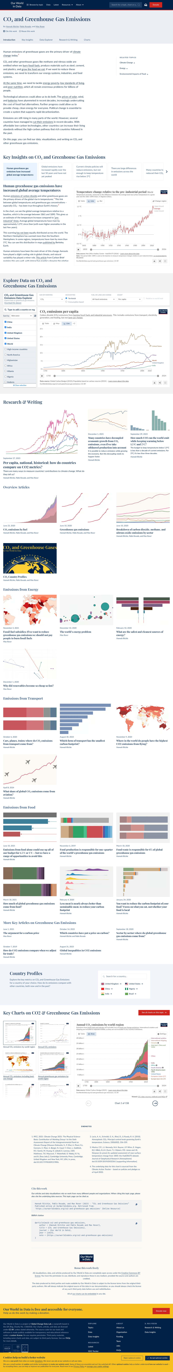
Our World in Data (17, 5)
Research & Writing (68, 40)
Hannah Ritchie (12, 27)
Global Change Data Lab (41, 1324)
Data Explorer (46, 40)
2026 (164, 249)
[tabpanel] (86, 227)
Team (118, 1341)
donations (39, 1361)
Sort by (6, 316)
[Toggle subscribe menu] (145, 5)
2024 (164, 376)
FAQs (68, 1338)
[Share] (160, 261)
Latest (56, 5)
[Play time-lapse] (78, 249)
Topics (90, 1328)
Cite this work (11, 31)
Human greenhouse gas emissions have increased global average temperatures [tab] (20, 171)
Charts (87, 40)
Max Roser (40, 27)
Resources (66, 5)
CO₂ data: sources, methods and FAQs (151, 1097)
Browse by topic (36, 5)
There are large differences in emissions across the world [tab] (123, 171)
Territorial (72, 298)
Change (160, 201)
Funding (119, 1337)
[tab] (81, 201)
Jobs (118, 1346)
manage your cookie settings (98, 1366)
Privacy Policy (79, 1366)
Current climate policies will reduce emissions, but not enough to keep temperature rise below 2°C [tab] (89, 172)
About (78, 5)
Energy (122, 68)
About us (120, 1328)
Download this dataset (12, 303)
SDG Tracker (93, 1351)
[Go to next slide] (155, 1103)
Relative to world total (154, 298)
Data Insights (93, 1337)
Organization (121, 1332)
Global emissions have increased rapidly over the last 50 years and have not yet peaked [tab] (53, 172)
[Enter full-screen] (165, 261)
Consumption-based (76, 302)
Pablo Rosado (25, 27)
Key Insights (27, 40)
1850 (85, 249)
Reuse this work (28, 31)
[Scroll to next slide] (166, 171)
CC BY (116, 261)
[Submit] (138, 5)
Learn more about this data (129, 253)
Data (48, 5)
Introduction (9, 40)
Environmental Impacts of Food (133, 74)
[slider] (91, 249)
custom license (16, 1335)
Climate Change (126, 63)
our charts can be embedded (84, 1294)
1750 (48, 376)
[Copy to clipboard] (133, 1204)
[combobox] (125, 5)
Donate (156, 5)
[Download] (154, 261)
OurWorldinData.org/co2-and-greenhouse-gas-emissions (94, 261)
